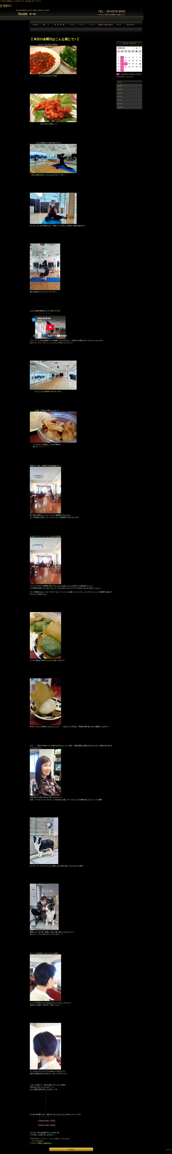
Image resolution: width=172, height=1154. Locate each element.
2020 (120, 107)
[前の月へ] (133, 48)
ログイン (169, 1150)
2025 (120, 89)
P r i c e (81, 25)
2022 (120, 100)
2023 (120, 97)
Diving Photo (130, 25)
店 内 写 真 (59, 25)
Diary (51, 1139)
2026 (120, 86)
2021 (120, 104)
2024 (120, 93)
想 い (46, 25)
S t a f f (71, 25)
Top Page (35, 25)
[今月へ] (136, 48)
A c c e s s (92, 25)
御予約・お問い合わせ (106, 25)
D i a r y (119, 25)
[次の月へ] (140, 48)
